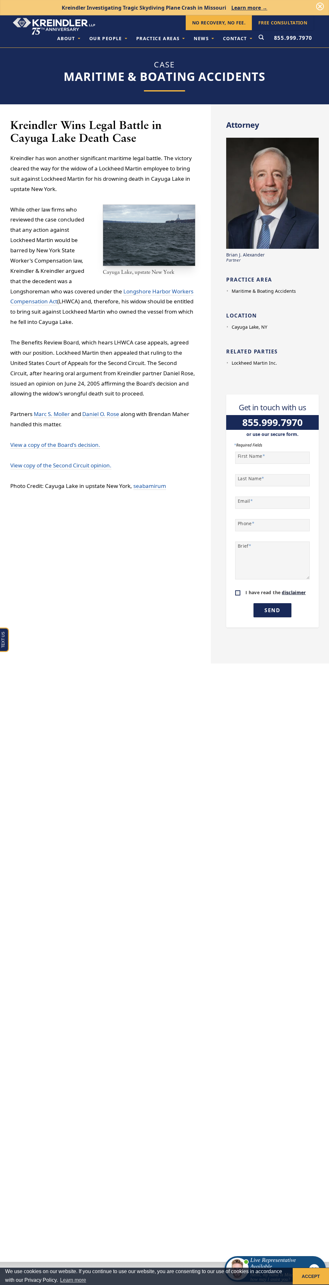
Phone (246, 523)
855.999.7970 (293, 37)
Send (272, 610)
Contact (235, 38)
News (201, 38)
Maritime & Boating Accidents (264, 291)
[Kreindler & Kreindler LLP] (54, 26)
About (66, 38)
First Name (251, 456)
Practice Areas (158, 38)
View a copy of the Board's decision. (55, 444)
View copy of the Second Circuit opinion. (60, 465)
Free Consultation (282, 23)
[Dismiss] (320, 6)
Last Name (251, 478)
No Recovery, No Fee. (218, 23)
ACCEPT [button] (311, 1276)
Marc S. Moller (52, 414)
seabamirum (149, 486)
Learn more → (249, 7)
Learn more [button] (73, 1280)
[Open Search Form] (261, 38)
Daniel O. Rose (100, 414)
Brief (244, 546)
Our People (105, 38)
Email (245, 501)
